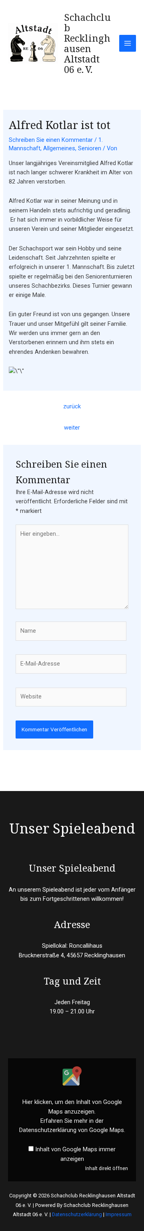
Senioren (89, 148)
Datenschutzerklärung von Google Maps (71, 1130)
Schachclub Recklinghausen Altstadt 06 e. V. (87, 43)
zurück (72, 406)
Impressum (119, 1214)
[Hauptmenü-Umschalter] (127, 43)
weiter (72, 427)
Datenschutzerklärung (77, 1214)
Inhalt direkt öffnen (106, 1168)
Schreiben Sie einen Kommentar (51, 139)
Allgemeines (59, 148)
